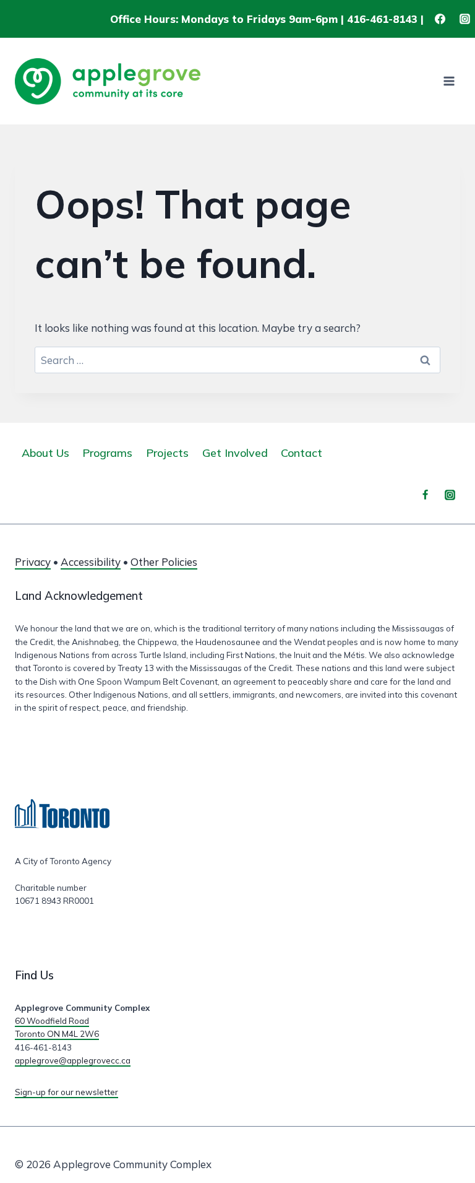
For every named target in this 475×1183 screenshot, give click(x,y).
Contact (301, 453)
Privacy (33, 561)
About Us (45, 453)
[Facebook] (440, 19)
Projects (167, 453)
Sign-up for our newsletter (66, 1092)
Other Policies (164, 561)
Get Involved (235, 453)
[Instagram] (464, 19)
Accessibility (91, 561)
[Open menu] (448, 81)
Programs (107, 453)
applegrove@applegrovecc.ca (73, 1060)
